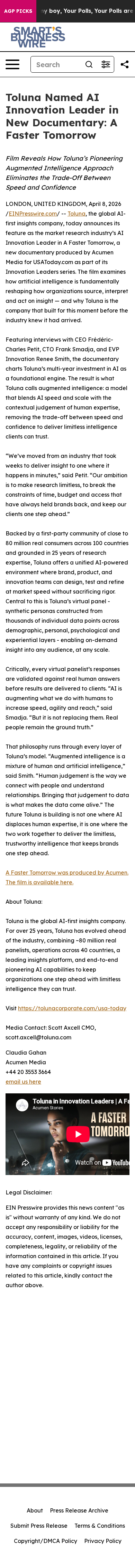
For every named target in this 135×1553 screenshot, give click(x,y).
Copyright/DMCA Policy (45, 1540)
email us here (23, 1081)
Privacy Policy (103, 1540)
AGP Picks (18, 11)
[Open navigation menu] (12, 64)
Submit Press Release (39, 1525)
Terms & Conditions (99, 1525)
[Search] (89, 64)
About (35, 1510)
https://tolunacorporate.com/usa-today (72, 1008)
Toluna (77, 213)
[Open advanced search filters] (105, 64)
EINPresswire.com (33, 213)
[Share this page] (124, 64)
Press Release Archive (79, 1510)
